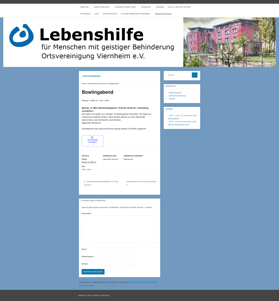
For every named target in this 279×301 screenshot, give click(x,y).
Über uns (84, 7)
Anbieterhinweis (175, 93)
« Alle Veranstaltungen (91, 76)
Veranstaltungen (163, 14)
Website (85, 264)
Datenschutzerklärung (177, 96)
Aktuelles (146, 7)
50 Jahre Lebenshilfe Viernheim (135, 14)
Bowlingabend (173, 119)
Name (84, 249)
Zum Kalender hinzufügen (93, 141)
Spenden (160, 7)
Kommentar (87, 213)
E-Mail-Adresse (88, 256)
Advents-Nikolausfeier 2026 (178, 125)
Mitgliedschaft (110, 14)
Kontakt (172, 99)
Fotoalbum (85, 14)
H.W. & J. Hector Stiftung (179, 7)
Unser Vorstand (101, 7)
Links (96, 14)
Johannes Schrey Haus (125, 7)
